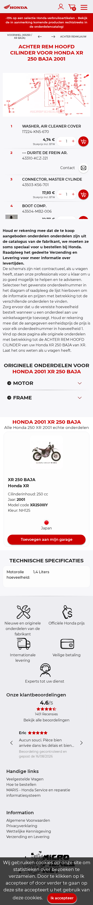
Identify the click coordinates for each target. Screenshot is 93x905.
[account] (62, 6)
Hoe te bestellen (21, 784)
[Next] (53, 37)
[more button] (73, 141)
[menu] (84, 6)
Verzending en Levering (27, 837)
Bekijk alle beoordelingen (46, 720)
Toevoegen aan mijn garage (46, 539)
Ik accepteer (62, 898)
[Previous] (39, 37)
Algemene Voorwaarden (28, 820)
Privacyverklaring (21, 826)
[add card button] (83, 141)
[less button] (60, 141)
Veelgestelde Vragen (25, 779)
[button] (46, 452)
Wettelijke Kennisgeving (28, 831)
